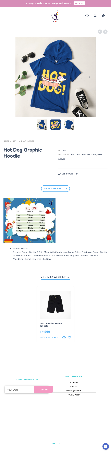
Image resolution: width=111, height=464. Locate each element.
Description (52, 188)
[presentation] (21, 77)
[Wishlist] (87, 16)
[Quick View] (64, 337)
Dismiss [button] (79, 3)
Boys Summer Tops (86, 155)
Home (6, 141)
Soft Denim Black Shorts (51, 324)
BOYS (15, 141)
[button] (6, 16)
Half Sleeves (27, 141)
